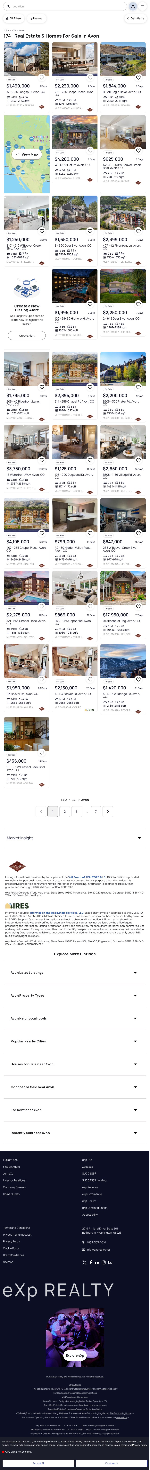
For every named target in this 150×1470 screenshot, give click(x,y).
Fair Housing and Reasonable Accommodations (75, 1393)
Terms (124, 1445)
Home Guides (11, 1194)
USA (64, 800)
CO (74, 800)
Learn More (121, 1417)
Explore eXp (10, 1159)
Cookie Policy (11, 1248)
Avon (85, 800)
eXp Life (87, 1159)
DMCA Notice (75, 1385)
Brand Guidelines (13, 1255)
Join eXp (8, 1173)
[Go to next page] (108, 811)
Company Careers (14, 1187)
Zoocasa (87, 1166)
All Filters (15, 18)
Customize (111, 1463)
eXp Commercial (92, 1194)
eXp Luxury (89, 1201)
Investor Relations (14, 1180)
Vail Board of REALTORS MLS (86, 877)
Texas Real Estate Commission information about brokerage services (75, 1405)
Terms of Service (104, 1388)
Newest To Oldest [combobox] (38, 18)
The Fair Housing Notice (120, 1413)
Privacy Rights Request (17, 1234)
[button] (75, 838)
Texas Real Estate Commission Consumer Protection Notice (75, 1409)
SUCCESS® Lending (94, 1180)
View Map (30, 154)
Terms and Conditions (16, 1227)
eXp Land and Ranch (94, 1207)
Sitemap (8, 1262)
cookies (15, 1441)
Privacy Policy (11, 1241)
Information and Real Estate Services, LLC (56, 912)
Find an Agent (11, 1166)
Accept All (38, 1463)
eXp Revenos (90, 1187)
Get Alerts (137, 18)
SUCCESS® (89, 1173)
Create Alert (27, 335)
